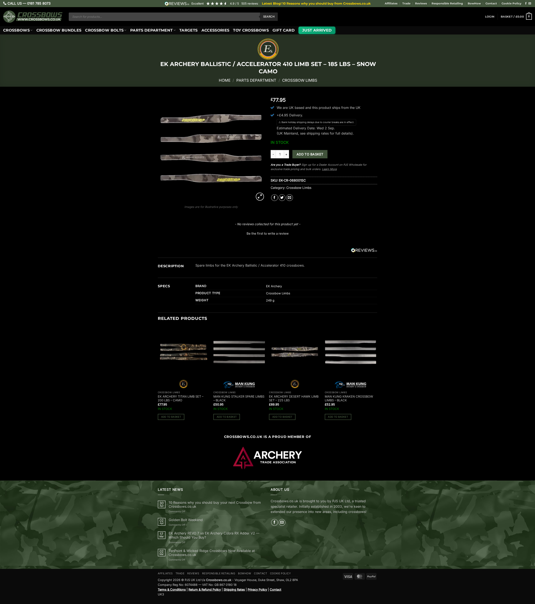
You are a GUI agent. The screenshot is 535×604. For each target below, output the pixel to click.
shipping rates (318, 133)
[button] (489, 16)
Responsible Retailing (447, 3)
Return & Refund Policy (205, 589)
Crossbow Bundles (59, 30)
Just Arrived (317, 30)
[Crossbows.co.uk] (32, 16)
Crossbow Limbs (299, 80)
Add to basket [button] (171, 416)
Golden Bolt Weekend (186, 520)
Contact (491, 3)
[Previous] (158, 377)
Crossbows (16, 30)
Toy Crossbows (251, 30)
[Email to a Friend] (289, 197)
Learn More (329, 169)
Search (269, 16)
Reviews (421, 3)
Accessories (215, 30)
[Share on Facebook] (274, 197)
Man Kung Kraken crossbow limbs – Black (349, 398)
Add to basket (310, 154)
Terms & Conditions (172, 589)
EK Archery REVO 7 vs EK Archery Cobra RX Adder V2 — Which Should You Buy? (214, 535)
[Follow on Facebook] (526, 3)
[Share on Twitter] (282, 197)
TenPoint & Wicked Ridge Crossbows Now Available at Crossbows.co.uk (212, 553)
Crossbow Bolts (104, 30)
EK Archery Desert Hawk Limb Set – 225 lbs (293, 398)
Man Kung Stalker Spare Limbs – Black (238, 398)
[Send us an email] (530, 3)
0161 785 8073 (39, 3)
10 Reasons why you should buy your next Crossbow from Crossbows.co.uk (215, 505)
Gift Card (284, 30)
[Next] (376, 377)
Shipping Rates (234, 589)
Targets (188, 30)
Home (225, 80)
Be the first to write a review (268, 233)
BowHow (474, 3)
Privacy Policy (257, 589)
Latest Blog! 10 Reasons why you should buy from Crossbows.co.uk (316, 3)
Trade (406, 3)
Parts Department (151, 30)
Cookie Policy (511, 3)
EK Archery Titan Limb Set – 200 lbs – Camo (180, 398)
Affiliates (391, 3)
